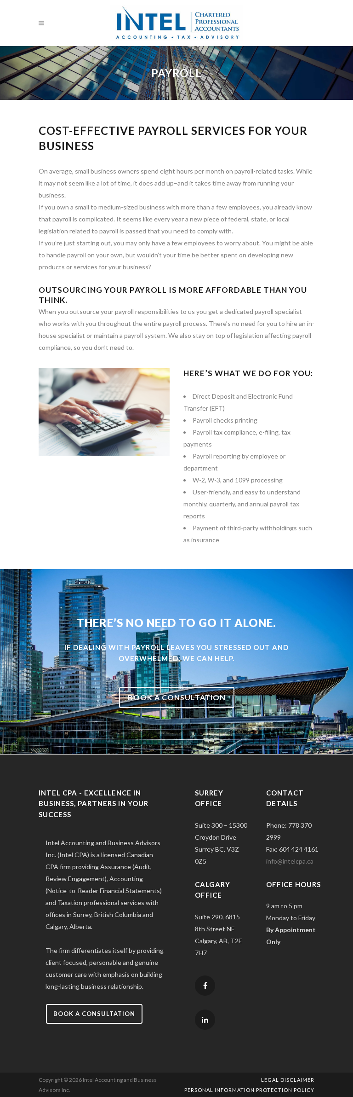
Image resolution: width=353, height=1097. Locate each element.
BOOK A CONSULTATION (177, 697)
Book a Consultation (94, 1013)
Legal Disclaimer (287, 1080)
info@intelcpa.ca (289, 861)
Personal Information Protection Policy (249, 1090)
